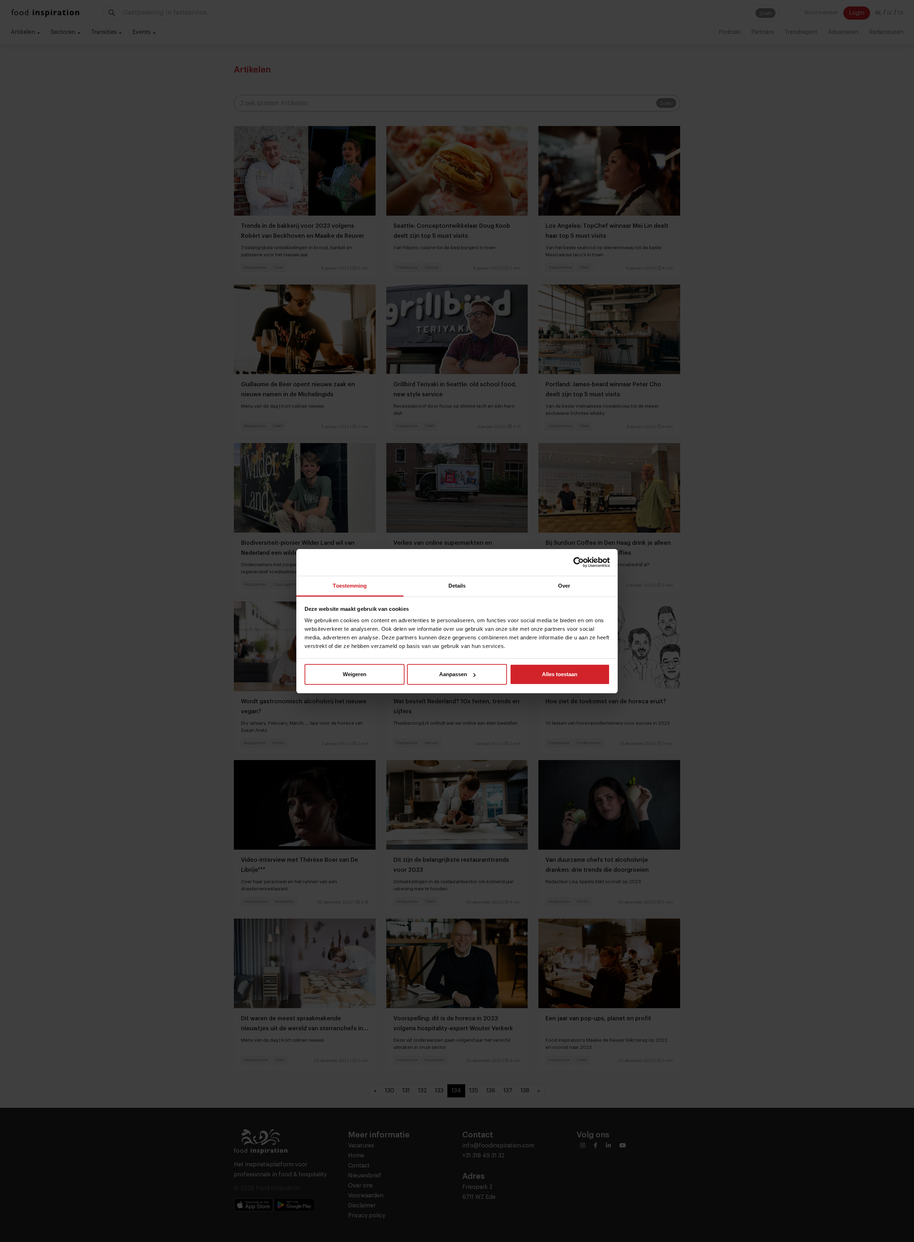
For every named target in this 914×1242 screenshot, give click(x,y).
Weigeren (354, 674)
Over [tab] (564, 586)
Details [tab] (457, 586)
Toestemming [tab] (350, 586)
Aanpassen (453, 674)
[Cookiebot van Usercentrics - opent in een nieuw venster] (578, 562)
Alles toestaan (559, 674)
